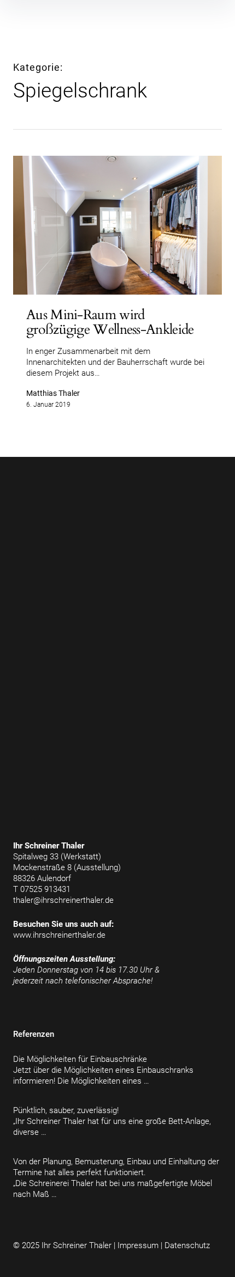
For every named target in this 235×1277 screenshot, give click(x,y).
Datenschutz (187, 1245)
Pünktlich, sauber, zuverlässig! (66, 1110)
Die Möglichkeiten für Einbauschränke (80, 1059)
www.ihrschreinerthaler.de (59, 935)
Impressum (138, 1245)
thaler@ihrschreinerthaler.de (63, 900)
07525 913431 (45, 889)
